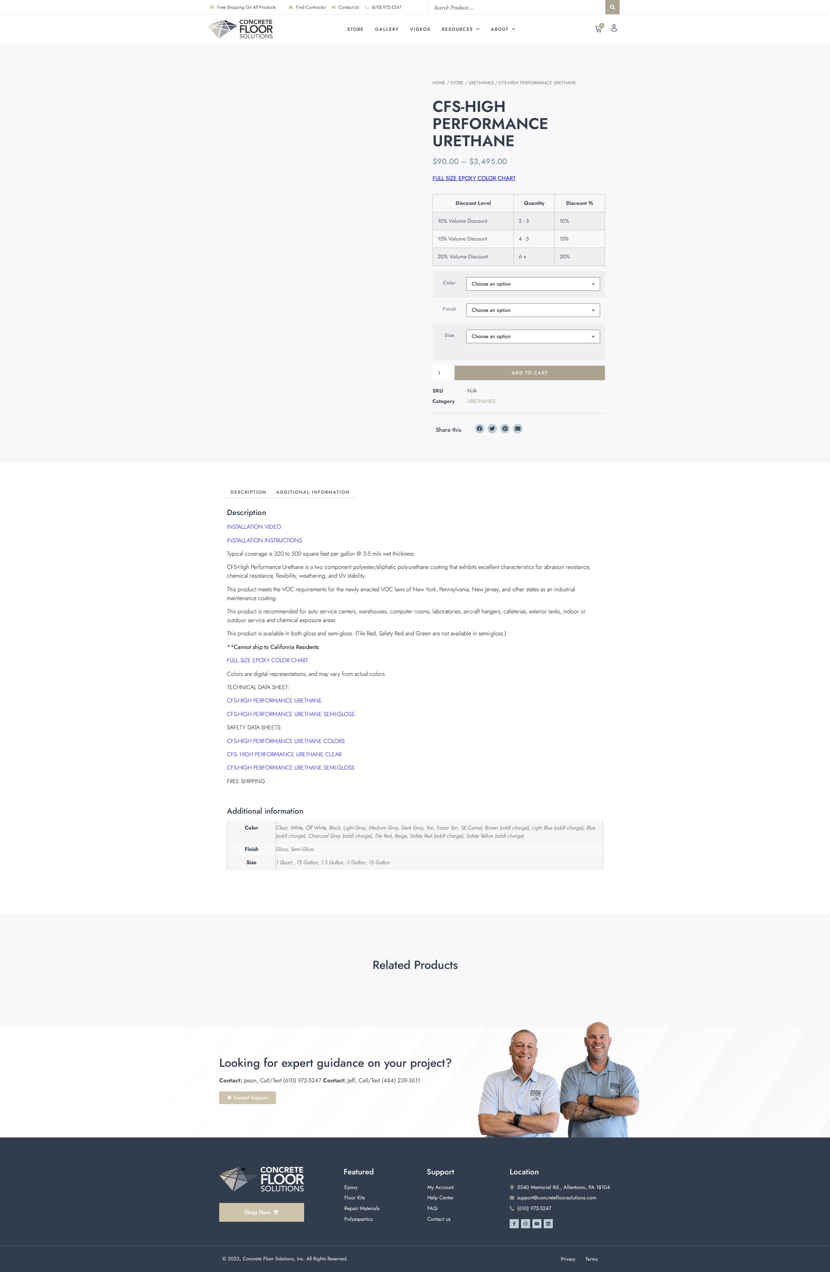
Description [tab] (249, 492)
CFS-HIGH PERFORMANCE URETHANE (274, 700)
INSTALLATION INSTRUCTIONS (264, 540)
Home (439, 82)
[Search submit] (612, 7)
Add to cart (530, 373)
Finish (449, 309)
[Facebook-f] (514, 1223)
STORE (457, 82)
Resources (457, 29)
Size (449, 335)
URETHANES (481, 82)
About (500, 29)
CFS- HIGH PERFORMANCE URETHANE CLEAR (284, 754)
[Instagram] (525, 1223)
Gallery (387, 29)
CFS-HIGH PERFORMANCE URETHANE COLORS (286, 741)
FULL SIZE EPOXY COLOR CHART (474, 178)
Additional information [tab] (313, 492)
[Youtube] (536, 1223)
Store (355, 29)
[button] (479, 428)
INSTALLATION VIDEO (254, 527)
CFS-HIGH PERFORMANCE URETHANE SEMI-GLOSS (290, 714)
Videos (420, 29)
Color (449, 282)
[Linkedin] (548, 1223)
